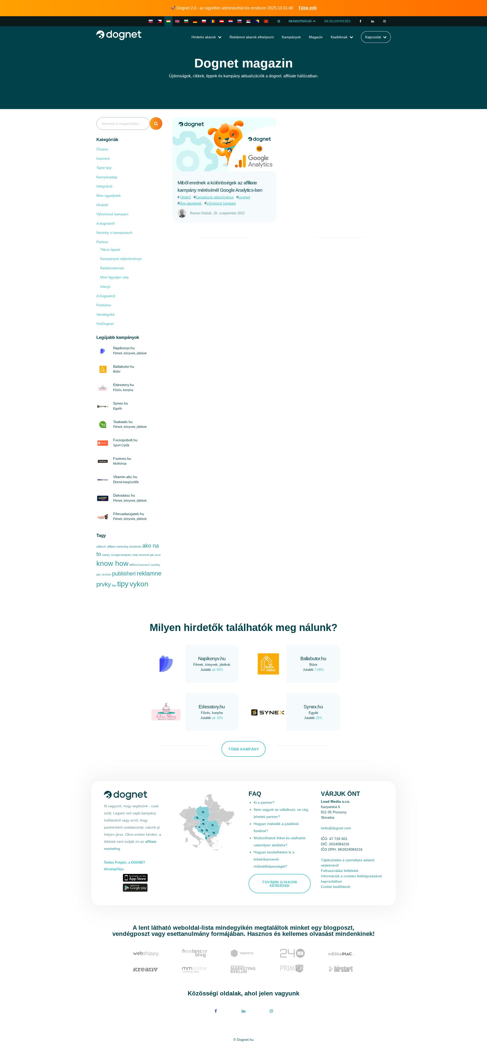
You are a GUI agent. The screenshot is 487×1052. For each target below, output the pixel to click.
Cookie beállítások (335, 887)
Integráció (104, 186)
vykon (139, 584)
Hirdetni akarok (204, 37)
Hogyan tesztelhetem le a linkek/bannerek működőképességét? (274, 859)
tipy (123, 584)
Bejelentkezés (337, 21)
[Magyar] (168, 21)
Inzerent (103, 158)
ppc (98, 574)
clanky (106, 554)
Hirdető (102, 205)
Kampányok (291, 37)
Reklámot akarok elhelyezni (252, 37)
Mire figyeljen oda (114, 277)
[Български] (186, 21)
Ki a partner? (264, 802)
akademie (135, 546)
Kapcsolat (373, 37)
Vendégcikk (105, 314)
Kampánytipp (106, 177)
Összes (102, 149)
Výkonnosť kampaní (112, 214)
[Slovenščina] (239, 21)
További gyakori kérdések (279, 884)
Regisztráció (300, 21)
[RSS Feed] (279, 21)
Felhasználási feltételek (339, 871)
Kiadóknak (339, 37)
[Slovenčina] (151, 21)
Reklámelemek (112, 268)
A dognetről (105, 223)
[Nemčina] (222, 21)
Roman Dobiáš (201, 213)
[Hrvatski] (231, 21)
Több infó (307, 8)
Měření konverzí (139, 564)
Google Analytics (121, 554)
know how (112, 563)
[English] (177, 21)
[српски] (248, 21)
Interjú (105, 287)
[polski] (204, 21)
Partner (102, 242)
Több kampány (243, 749)
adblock (101, 546)
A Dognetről (105, 296)
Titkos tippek (110, 250)
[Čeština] (159, 21)
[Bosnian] (257, 21)
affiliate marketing (117, 546)
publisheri (124, 573)
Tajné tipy (104, 168)
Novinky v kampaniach (114, 233)
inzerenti (144, 554)
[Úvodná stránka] (118, 35)
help (135, 554)
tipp (114, 585)
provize (106, 574)
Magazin (316, 37)
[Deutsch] (195, 21)
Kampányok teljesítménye (121, 259)
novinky (155, 564)
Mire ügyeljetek (108, 196)
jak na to (155, 554)
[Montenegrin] (266, 21)
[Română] (213, 21)
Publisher (103, 305)
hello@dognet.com (336, 828)
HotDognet (105, 324)
